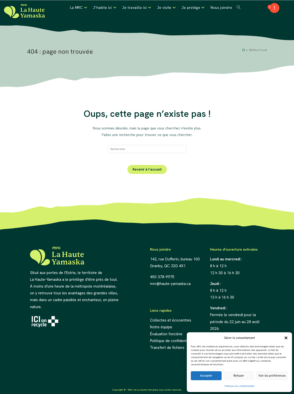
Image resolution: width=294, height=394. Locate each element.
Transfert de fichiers (167, 347)
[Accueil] (243, 50)
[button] (286, 338)
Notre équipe (161, 327)
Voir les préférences (272, 376)
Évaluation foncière (166, 333)
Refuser (239, 376)
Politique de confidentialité (239, 386)
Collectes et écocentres (170, 320)
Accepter (206, 376)
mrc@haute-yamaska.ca (170, 283)
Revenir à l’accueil (147, 169)
